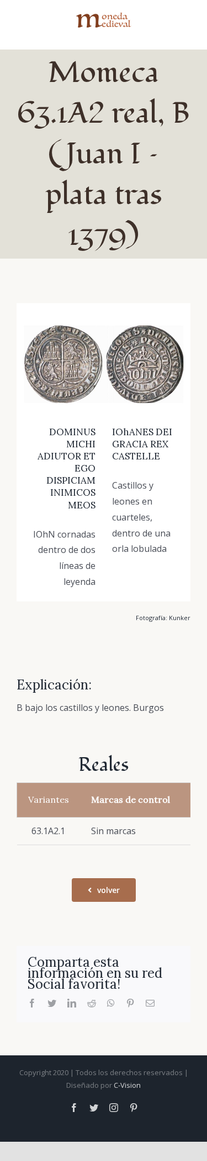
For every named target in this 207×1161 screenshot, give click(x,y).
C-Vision (127, 1085)
